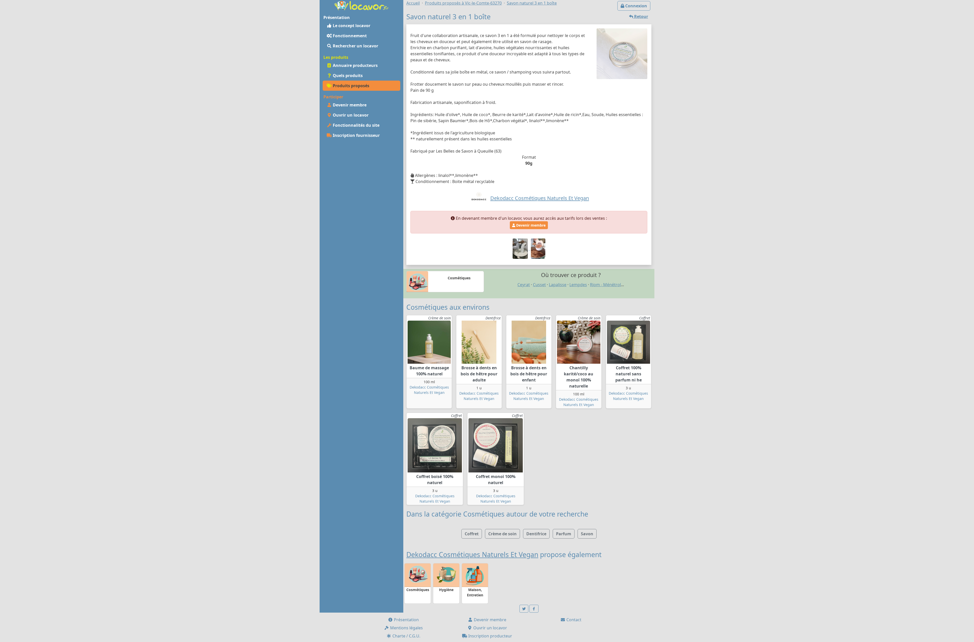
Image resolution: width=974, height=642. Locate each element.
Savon (587, 534)
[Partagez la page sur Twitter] (524, 609)
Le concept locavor (351, 25)
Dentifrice (536, 534)
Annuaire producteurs (355, 65)
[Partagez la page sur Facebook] (533, 609)
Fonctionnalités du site (355, 125)
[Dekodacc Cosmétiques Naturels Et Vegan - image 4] (538, 248)
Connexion (635, 6)
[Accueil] (361, 5)
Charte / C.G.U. (405, 636)
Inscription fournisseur (356, 135)
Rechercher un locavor (355, 46)
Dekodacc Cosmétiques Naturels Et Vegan (472, 554)
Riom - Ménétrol (605, 284)
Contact (573, 619)
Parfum (563, 534)
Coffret (472, 534)
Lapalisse (557, 284)
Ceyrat (523, 284)
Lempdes (578, 284)
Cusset (539, 284)
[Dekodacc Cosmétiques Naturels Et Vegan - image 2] (521, 248)
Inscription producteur (489, 636)
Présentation (406, 619)
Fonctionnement (349, 36)
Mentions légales (406, 628)
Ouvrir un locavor (350, 115)
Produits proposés (350, 85)
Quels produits (347, 75)
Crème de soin (502, 534)
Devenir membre (349, 105)
